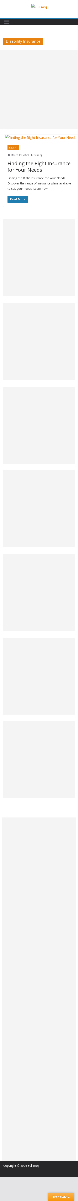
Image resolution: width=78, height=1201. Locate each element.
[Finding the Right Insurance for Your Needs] (40, 138)
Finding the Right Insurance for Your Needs (39, 166)
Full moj (33, 1166)
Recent (13, 147)
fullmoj (38, 155)
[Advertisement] (39, 89)
